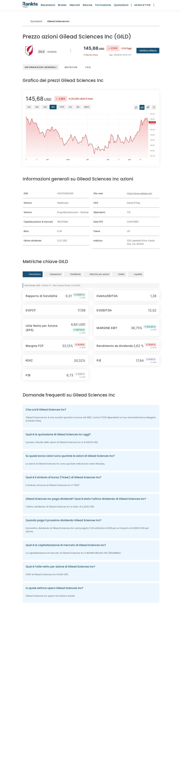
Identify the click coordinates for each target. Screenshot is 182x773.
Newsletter (142, 5)
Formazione (103, 5)
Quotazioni (121, 5)
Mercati (75, 5)
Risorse (87, 5)
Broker (62, 5)
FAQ (88, 67)
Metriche (71, 67)
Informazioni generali (41, 67)
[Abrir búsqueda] (158, 5)
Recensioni (48, 5)
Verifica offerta (147, 50)
